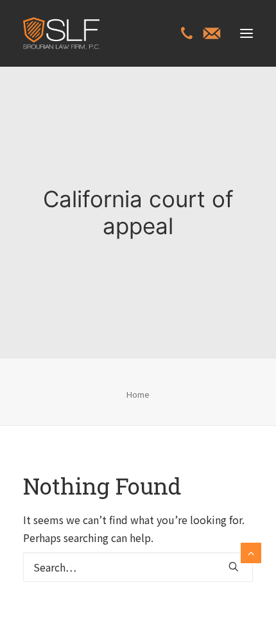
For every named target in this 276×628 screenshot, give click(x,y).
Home (138, 394)
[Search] (138, 567)
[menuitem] (187, 34)
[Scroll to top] (251, 551)
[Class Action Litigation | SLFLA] (61, 33)
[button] (246, 33)
